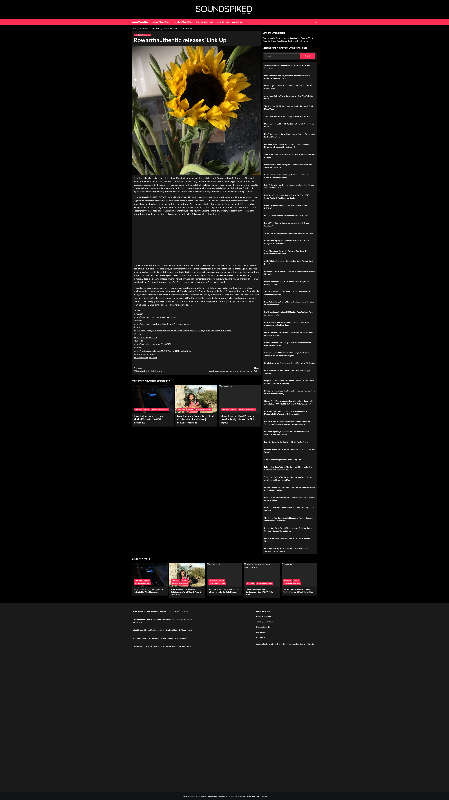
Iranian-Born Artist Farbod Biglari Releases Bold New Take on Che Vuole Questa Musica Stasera (288, 529)
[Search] (315, 22)
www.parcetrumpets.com (145, 337)
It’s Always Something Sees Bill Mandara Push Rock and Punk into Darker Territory (288, 313)
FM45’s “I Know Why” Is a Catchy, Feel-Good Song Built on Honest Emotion (287, 282)
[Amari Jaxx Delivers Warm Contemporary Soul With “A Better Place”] (262, 574)
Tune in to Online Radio (271, 38)
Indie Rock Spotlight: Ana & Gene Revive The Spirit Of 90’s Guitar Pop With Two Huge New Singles (287, 196)
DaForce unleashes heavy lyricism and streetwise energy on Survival (287, 371)
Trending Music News (183, 21)
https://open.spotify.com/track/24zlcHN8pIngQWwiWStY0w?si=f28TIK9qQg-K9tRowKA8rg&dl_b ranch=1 (183, 330)
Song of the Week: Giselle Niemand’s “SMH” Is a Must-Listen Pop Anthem (289, 155)
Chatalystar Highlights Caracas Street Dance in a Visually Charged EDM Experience (286, 242)
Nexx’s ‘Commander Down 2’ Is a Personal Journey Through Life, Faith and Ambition (289, 135)
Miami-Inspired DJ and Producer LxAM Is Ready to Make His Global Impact (288, 87)
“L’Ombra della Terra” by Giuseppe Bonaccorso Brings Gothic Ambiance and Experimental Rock (288, 478)
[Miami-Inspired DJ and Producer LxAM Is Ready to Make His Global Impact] (240, 398)
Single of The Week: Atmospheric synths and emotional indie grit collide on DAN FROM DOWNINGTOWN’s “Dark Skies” (288, 402)
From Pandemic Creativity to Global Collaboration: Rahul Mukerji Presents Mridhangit (195, 419)
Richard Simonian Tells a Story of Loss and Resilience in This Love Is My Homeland (287, 344)
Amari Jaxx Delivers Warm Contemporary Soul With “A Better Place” (288, 97)
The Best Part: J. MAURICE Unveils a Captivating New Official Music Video (288, 107)
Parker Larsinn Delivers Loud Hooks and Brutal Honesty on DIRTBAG (287, 206)
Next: (234, 369)
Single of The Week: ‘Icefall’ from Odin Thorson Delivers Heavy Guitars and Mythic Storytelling (289, 382)
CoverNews (250, 796)
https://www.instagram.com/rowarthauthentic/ (155, 317)
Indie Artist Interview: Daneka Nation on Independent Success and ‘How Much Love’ (289, 186)
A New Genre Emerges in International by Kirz (282, 459)
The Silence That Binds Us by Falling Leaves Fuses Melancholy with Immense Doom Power (288, 519)
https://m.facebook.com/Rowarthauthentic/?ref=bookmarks (161, 324)
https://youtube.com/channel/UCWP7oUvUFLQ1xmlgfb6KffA (162, 351)
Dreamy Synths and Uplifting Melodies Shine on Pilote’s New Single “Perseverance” (288, 165)
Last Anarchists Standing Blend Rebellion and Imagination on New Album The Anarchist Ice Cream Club (288, 145)
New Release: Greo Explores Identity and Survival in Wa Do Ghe (289, 363)
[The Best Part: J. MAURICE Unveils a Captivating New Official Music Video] (299, 574)
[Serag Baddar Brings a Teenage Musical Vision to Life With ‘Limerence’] (153, 398)
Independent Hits (204, 21)
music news (138, 409)
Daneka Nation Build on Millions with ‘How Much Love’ (286, 216)
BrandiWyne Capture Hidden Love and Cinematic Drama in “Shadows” (287, 224)
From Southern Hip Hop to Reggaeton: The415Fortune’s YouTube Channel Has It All (286, 549)
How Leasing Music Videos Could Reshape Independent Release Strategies (289, 272)
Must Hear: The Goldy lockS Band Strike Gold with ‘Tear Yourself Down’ (289, 125)
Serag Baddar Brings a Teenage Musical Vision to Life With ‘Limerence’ (149, 419)
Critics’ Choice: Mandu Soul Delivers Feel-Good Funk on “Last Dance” (288, 262)
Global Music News (161, 21)
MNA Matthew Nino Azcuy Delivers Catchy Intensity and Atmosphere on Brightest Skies (287, 323)
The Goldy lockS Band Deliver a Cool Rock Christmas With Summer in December (287, 293)
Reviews (146, 409)
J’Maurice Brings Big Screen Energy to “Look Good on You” (287, 116)
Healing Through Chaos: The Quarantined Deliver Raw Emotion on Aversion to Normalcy (289, 392)
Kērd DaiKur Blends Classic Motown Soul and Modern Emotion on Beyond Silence (289, 303)
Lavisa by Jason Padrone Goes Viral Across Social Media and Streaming (288, 539)
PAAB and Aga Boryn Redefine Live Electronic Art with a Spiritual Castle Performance (286, 433)
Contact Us (237, 21)
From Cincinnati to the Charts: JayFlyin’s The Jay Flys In (286, 442)
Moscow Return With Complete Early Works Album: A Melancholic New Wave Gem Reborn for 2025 (286, 412)
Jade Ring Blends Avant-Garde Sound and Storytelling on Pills (288, 233)
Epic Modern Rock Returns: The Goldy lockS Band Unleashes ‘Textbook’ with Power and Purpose (288, 468)
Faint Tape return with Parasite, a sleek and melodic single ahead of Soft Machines (289, 498)
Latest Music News (141, 21)
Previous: (148, 369)
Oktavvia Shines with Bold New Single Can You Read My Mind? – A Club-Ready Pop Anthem (289, 488)
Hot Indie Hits (222, 21)
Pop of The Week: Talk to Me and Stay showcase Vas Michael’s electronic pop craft (288, 333)
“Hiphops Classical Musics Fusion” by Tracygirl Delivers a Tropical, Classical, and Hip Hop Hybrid (286, 354)
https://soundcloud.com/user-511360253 (152, 344)
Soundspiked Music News (142, 35)
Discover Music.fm (306, 644)
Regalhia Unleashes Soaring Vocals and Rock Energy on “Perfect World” (289, 450)
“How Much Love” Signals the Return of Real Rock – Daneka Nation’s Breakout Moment (287, 252)
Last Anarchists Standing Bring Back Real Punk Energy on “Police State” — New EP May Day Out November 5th (287, 422)
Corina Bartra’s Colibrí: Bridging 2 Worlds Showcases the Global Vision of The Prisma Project (289, 176)
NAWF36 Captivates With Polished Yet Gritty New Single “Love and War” (289, 509)
